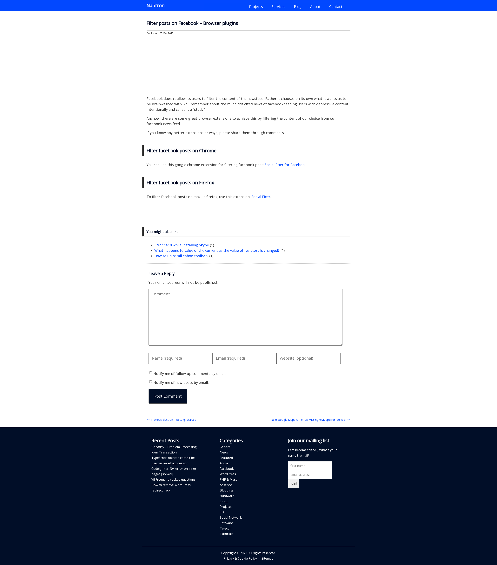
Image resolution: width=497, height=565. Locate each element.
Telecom (226, 528)
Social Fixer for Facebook (286, 164)
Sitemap (267, 558)
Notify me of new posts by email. (181, 382)
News (224, 452)
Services (278, 6)
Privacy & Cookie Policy (240, 558)
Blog (298, 6)
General (225, 447)
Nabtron (156, 5)
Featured (226, 458)
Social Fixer (260, 196)
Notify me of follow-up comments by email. (189, 373)
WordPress (228, 474)
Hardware (227, 496)
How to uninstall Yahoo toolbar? (181, 256)
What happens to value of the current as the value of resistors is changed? (217, 250)
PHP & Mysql (229, 479)
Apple (224, 463)
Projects (256, 6)
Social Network (231, 517)
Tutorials (226, 534)
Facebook (227, 468)
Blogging (226, 490)
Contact (335, 6)
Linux (224, 501)
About (315, 6)
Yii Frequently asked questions (173, 479)
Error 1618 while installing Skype (181, 245)
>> (310, 419)
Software (226, 523)
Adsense (226, 485)
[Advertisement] (248, 65)
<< (171, 419)
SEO (223, 512)
